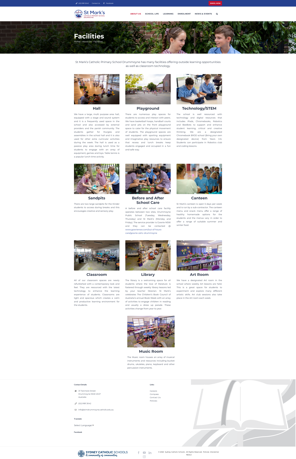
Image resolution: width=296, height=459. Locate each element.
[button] (217, 14)
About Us (87, 41)
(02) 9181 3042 (84, 403)
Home (77, 41)
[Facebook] (138, 452)
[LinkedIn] (150, 452)
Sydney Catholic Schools (175, 452)
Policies (206, 452)
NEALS (189, 455)
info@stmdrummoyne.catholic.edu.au (96, 410)
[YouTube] (144, 452)
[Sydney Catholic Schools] (102, 453)
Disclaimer (214, 452)
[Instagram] (144, 456)
